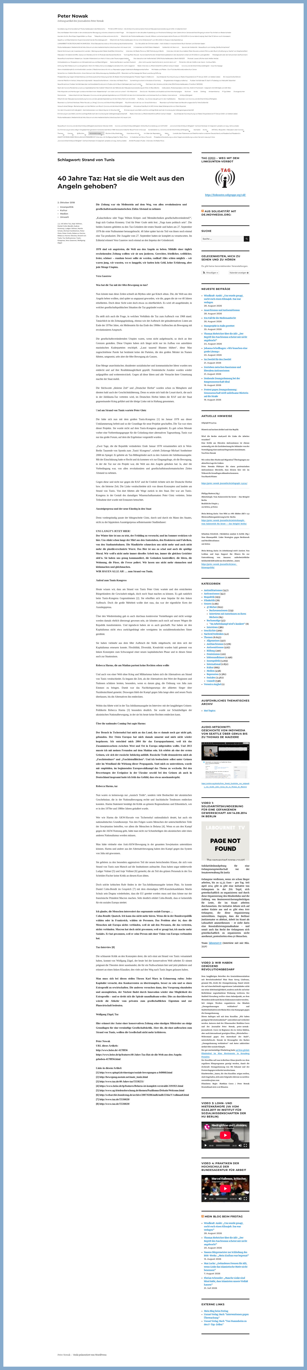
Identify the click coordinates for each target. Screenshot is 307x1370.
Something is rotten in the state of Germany (145, 80)
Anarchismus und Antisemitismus (222, 310)
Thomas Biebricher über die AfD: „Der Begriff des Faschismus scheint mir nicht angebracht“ (225, 337)
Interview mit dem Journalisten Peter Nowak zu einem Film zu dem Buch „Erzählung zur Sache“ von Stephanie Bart (207, 51)
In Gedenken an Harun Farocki (140, 137)
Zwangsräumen (239, 91)
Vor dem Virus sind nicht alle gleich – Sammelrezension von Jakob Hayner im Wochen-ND (89, 110)
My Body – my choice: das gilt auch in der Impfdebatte (156, 99)
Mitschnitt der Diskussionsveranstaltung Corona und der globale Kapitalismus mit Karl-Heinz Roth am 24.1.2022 (96, 99)
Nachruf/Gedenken (214, 634)
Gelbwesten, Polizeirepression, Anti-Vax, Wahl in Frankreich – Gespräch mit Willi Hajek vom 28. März (196, 88)
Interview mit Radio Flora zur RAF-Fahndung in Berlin (145, 51)
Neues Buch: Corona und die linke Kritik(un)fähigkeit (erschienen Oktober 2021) (85, 126)
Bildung (211, 650)
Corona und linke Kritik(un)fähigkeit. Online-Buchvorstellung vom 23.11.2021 (141, 126)
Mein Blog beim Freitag (224, 1216)
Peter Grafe (66, 233)
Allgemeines (213, 640)
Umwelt (64, 217)
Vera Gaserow (71, 240)
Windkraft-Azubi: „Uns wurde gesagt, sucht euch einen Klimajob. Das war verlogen (223, 299)
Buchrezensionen (218, 610)
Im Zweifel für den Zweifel (217, 359)
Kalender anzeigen (238, 272)
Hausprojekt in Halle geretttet (219, 326)
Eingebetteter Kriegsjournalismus (175, 80)
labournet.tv (215, 943)
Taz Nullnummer (69, 238)
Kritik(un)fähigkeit (186, 95)
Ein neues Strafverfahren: (232, 77)
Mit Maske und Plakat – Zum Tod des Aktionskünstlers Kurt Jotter (174, 69)
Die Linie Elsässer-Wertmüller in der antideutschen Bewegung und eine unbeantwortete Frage (91, 32)
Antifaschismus (215, 644)
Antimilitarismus (213, 590)
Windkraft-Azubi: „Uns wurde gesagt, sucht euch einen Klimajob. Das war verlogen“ (223, 1226)
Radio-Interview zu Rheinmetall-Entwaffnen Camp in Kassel (158, 66)
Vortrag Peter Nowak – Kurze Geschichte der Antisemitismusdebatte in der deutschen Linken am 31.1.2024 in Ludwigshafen (167, 55)
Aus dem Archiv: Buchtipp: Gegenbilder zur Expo (75, 36)
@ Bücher (212, 607)
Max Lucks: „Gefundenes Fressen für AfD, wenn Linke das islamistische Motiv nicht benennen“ (225, 1267)
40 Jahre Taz (66, 224)
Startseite (197, 130)
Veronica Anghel (212, 684)
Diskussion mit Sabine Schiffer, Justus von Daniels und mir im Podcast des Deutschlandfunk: (89, 55)
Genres (70, 133)
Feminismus (213, 654)
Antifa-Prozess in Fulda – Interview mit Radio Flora (146, 141)
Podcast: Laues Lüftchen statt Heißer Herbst (203, 58)
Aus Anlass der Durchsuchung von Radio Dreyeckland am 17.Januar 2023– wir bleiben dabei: (188, 77)
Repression (212, 674)
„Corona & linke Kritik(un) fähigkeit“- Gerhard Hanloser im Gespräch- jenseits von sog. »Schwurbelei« (204, 126)
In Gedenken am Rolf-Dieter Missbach (147, 47)
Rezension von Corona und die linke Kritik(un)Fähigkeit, (197, 99)
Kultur (63, 210)
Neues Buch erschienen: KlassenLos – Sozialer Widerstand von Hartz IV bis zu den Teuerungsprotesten (93, 58)
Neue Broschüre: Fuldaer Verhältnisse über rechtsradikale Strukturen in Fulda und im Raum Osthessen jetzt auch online (99, 84)
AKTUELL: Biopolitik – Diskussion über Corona (227, 130)
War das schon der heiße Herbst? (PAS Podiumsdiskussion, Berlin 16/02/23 (159, 58)
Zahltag (203, 91)
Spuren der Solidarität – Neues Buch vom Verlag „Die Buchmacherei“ (206, 47)
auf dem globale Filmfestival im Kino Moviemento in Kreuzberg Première (225, 1053)
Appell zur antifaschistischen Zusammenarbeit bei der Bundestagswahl (82, 40)
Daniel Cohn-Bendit (65, 226)
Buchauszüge (213, 620)
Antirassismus (211, 593)
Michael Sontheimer (71, 231)
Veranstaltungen (95, 133)
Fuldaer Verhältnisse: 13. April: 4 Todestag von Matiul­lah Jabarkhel (212, 80)
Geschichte (210, 630)
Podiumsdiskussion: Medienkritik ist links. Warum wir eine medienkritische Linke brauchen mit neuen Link (94, 47)
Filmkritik (209, 600)
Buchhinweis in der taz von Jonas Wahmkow (141, 102)
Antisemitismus (214, 91)
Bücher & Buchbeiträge (114, 133)
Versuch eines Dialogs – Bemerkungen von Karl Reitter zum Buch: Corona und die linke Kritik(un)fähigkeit (94, 106)
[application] (225, 1135)
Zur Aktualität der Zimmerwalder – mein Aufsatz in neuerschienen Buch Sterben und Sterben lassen (170, 43)
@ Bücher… (81, 133)
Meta (166, 133)
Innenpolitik (67, 207)
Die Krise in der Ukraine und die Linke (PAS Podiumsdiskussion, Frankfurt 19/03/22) (174, 84)
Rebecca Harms (78, 233)
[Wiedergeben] (205, 1145)
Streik (196, 91)
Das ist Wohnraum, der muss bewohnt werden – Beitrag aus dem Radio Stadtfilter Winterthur (90, 51)
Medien (64, 213)
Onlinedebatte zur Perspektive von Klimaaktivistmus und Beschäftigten (82, 62)
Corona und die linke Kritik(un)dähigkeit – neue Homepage (202, 66)
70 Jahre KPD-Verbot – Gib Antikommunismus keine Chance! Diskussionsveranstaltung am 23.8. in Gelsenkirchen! (147, 29)
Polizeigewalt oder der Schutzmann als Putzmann (230, 55)
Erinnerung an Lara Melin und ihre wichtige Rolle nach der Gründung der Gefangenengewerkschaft (159, 110)
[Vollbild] (245, 1145)
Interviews (212, 627)
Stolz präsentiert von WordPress (89, 1355)
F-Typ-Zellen (226, 91)
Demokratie (62, 95)
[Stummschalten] (240, 1145)
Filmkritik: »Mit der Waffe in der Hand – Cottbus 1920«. (197, 62)
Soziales (211, 677)
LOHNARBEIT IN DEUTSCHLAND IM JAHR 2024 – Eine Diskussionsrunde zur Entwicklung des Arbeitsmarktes (95, 43)
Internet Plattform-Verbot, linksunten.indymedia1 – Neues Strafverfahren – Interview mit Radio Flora (92, 80)
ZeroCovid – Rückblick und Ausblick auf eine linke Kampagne (161, 91)
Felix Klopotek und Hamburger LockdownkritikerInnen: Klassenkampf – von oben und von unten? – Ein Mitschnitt (97, 91)
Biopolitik (209, 597)
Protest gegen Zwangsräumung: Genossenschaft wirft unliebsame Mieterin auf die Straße (226, 393)
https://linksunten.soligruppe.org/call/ (225, 195)
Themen (60, 133)
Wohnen (188, 91)
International (213, 664)
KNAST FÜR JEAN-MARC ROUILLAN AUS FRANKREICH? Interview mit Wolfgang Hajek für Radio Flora (93, 137)
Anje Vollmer (77, 224)
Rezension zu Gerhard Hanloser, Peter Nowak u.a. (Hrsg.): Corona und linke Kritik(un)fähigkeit (90, 102)
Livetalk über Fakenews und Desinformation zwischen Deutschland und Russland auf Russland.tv (206, 133)
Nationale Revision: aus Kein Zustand (123, 62)
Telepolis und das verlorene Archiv (106, 36)
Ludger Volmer (71, 228)
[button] (210, 272)
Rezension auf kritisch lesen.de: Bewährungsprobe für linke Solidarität (184, 102)
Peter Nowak (73, 16)
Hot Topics (209, 710)
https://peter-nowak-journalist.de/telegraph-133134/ (224, 483)
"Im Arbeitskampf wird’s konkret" (227, 624)
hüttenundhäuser (216, 657)
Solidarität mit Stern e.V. (170, 47)
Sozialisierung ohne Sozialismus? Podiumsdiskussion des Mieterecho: (81, 29)
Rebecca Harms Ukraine (67, 236)
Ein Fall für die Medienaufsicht (220, 318)
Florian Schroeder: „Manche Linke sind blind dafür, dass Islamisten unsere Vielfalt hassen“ (226, 1281)
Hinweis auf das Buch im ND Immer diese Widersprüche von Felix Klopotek (160, 106)
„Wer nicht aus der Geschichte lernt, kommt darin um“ (157, 62)
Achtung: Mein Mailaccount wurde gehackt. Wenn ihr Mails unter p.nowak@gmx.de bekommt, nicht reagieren (96, 66)
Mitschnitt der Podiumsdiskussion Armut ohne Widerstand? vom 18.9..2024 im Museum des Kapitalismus (146, 40)
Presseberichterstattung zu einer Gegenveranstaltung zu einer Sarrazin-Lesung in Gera (184, 137)
